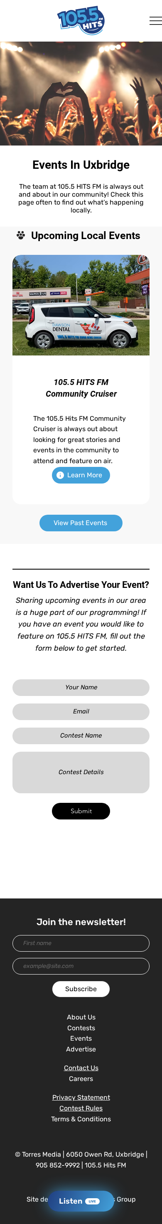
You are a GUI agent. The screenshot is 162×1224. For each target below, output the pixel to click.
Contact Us (81, 1068)
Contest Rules (81, 1108)
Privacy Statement (81, 1097)
